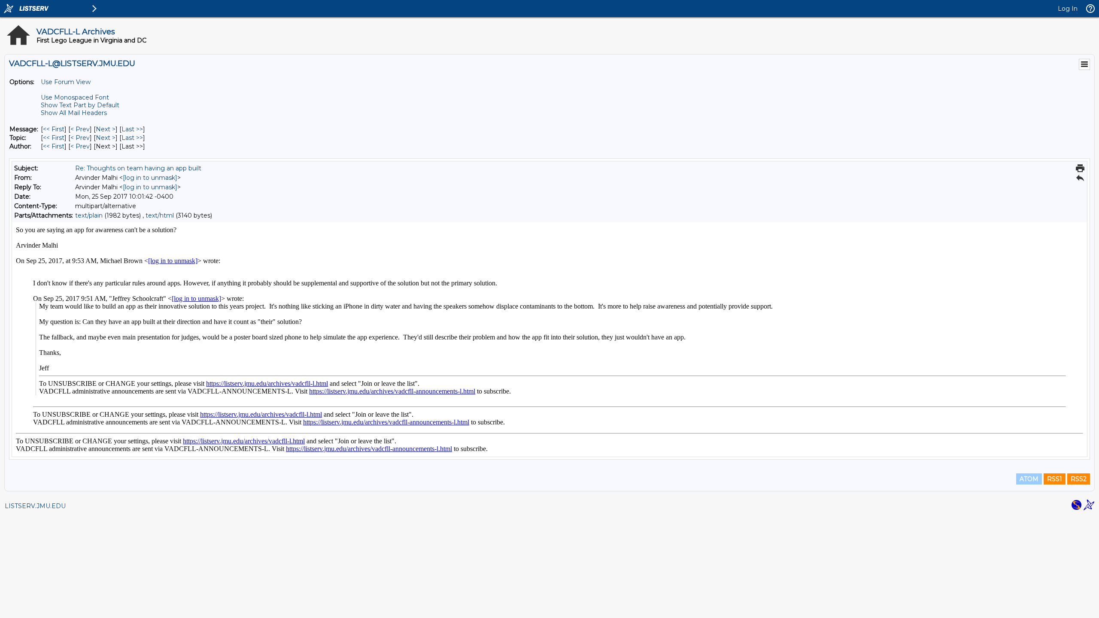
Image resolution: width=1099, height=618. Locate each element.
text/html (160, 215)
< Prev (80, 129)
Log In (1068, 8)
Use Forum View (66, 82)
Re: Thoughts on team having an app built (138, 168)
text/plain (89, 215)
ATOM (1029, 479)
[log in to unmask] (150, 178)
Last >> (132, 129)
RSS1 (1054, 479)
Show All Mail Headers (74, 113)
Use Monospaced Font (75, 97)
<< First (53, 129)
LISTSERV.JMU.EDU (35, 506)
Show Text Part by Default (80, 105)
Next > (105, 129)
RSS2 (1079, 479)
